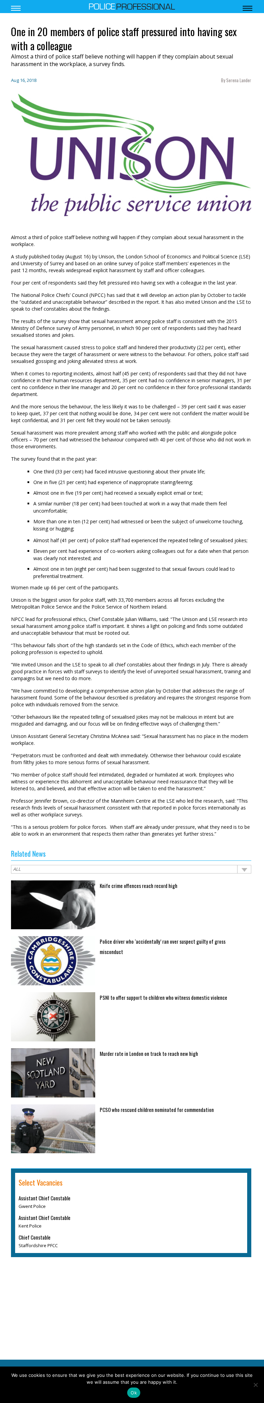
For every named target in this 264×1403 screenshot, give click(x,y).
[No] (255, 1384)
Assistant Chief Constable (44, 1198)
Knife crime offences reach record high (138, 885)
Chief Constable (35, 1237)
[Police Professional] (132, 5)
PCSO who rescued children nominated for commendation (157, 1109)
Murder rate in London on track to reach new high (149, 1053)
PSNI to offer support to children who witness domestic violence (163, 997)
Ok (134, 1392)
